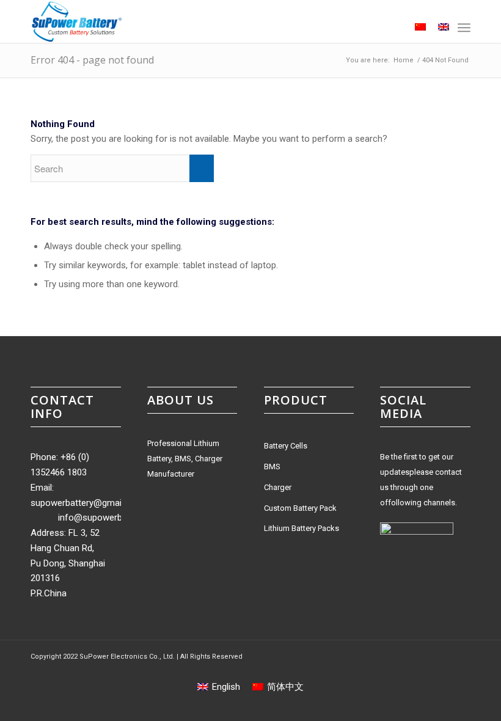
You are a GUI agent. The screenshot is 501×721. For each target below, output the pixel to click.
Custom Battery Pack (300, 508)
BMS (272, 466)
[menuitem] (391, 27)
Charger (277, 487)
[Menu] (464, 27)
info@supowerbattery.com (111, 517)
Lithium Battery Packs (301, 528)
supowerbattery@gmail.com (87, 502)
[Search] (391, 27)
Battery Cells (285, 445)
